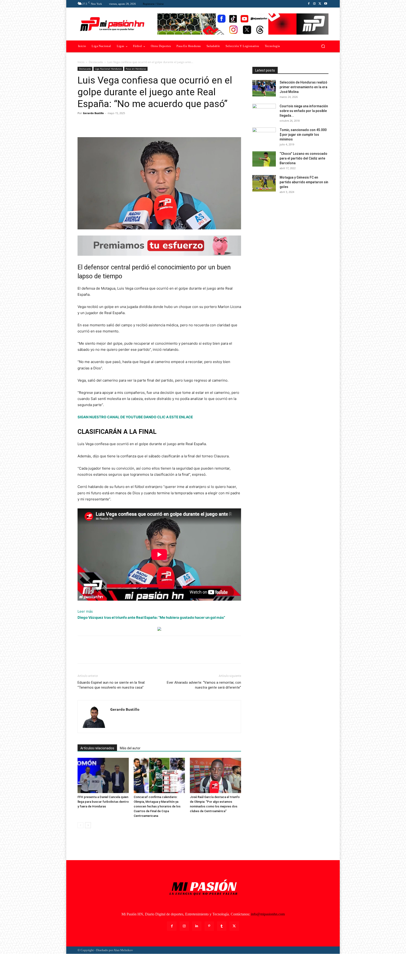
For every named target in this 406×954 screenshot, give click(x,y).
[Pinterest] (104, 123)
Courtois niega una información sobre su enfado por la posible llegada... (304, 110)
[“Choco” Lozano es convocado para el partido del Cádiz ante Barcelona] (264, 159)
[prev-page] (80, 825)
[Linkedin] (196, 926)
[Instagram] (314, 4)
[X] (320, 4)
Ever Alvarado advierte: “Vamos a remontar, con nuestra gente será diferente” (204, 685)
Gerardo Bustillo (93, 113)
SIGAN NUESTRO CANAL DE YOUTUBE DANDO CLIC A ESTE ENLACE (135, 417)
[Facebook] (309, 4)
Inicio (81, 62)
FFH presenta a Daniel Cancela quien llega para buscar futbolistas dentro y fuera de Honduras (103, 801)
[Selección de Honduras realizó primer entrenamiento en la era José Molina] (264, 88)
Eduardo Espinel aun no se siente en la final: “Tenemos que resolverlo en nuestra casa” (111, 685)
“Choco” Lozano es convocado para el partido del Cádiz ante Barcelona (303, 158)
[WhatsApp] (114, 123)
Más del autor (130, 748)
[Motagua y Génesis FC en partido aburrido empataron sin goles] (264, 183)
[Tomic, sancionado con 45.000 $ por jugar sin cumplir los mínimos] (264, 136)
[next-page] (88, 825)
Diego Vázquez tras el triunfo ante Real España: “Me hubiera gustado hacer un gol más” (151, 617)
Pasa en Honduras (136, 68)
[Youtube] (325, 4)
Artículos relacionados (97, 748)
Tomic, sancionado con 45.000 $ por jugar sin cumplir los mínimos (303, 134)
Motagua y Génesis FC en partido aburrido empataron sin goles (304, 182)
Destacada (96, 62)
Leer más (85, 612)
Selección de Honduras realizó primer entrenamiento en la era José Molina (303, 87)
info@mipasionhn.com (268, 914)
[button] (322, 46)
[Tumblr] (221, 926)
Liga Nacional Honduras (108, 68)
